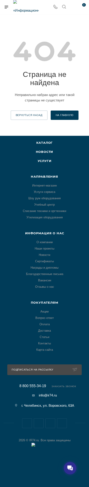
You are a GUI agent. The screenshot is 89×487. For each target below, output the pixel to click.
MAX (50, 423)
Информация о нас (44, 233)
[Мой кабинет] (73, 7)
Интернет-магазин (44, 185)
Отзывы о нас (44, 286)
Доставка (44, 330)
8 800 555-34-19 (32, 386)
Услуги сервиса (44, 192)
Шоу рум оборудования (44, 198)
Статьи (44, 337)
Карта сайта (44, 349)
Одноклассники (62, 423)
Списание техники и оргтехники (44, 211)
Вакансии (44, 280)
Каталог (44, 142)
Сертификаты (44, 261)
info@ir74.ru (48, 395)
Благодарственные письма (44, 274)
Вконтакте (27, 423)
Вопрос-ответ (44, 318)
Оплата (44, 324)
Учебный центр (44, 204)
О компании (45, 242)
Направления (44, 176)
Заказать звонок (64, 386)
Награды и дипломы (44, 267)
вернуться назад (29, 115)
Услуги (45, 161)
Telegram (39, 423)
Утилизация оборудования (44, 217)
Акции (44, 311)
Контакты (44, 343)
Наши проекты (44, 248)
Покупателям (44, 302)
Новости (44, 152)
